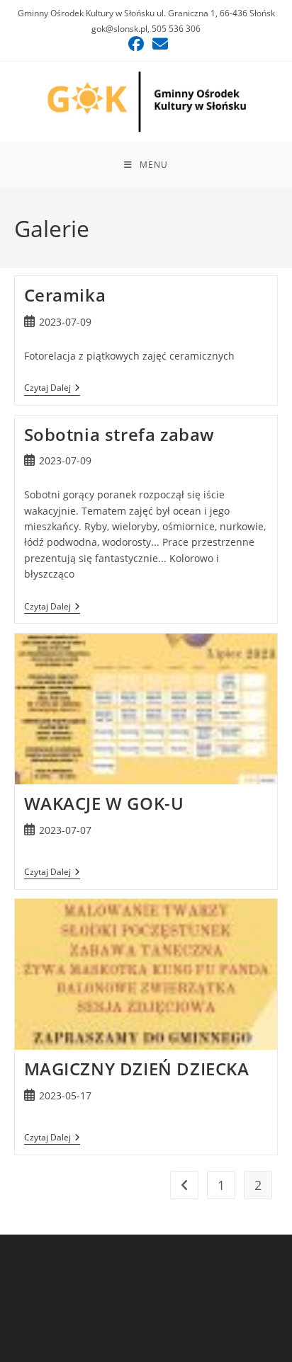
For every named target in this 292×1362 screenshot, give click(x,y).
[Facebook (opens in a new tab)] (136, 44)
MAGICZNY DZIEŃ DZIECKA (136, 1068)
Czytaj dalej (52, 388)
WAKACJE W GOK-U (104, 803)
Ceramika (65, 295)
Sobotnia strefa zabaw (119, 434)
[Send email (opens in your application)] (158, 44)
